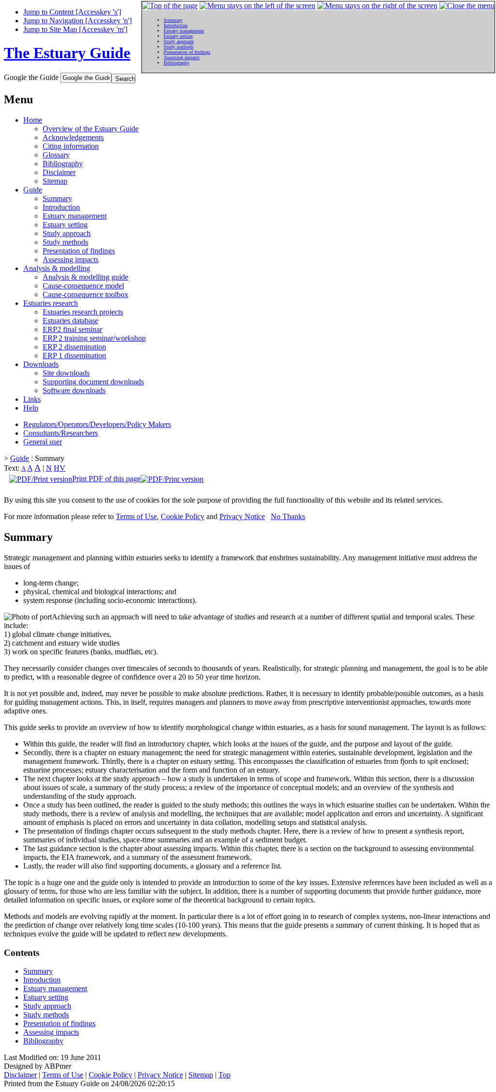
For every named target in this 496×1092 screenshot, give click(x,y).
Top (224, 1075)
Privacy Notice (242, 516)
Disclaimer (59, 172)
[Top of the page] (170, 5)
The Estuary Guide (67, 53)
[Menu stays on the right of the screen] (377, 5)
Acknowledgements (73, 137)
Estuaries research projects (83, 312)
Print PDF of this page (106, 479)
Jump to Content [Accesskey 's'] (72, 12)
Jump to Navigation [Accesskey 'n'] (77, 20)
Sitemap (55, 181)
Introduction (61, 207)
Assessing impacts (70, 259)
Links (32, 399)
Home (32, 120)
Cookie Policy (182, 516)
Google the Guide (31, 77)
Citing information (71, 146)
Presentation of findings (79, 251)
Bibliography (63, 163)
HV (59, 468)
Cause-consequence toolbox (85, 294)
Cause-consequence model (83, 286)
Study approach (67, 233)
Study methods (65, 242)
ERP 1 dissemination (74, 355)
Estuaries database (70, 321)
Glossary (56, 155)
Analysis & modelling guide (85, 277)
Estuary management (75, 216)
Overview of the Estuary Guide (91, 129)
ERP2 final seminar (72, 329)
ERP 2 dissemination (74, 347)
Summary (57, 198)
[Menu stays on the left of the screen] (257, 5)
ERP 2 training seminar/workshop (94, 338)
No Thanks (288, 516)
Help (30, 408)
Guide (32, 190)
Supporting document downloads (93, 382)
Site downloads (66, 373)
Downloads (41, 364)
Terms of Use (136, 516)
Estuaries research (50, 303)
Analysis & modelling (56, 268)
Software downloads (74, 390)
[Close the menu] (467, 5)
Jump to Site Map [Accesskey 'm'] (75, 29)
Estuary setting (65, 225)
